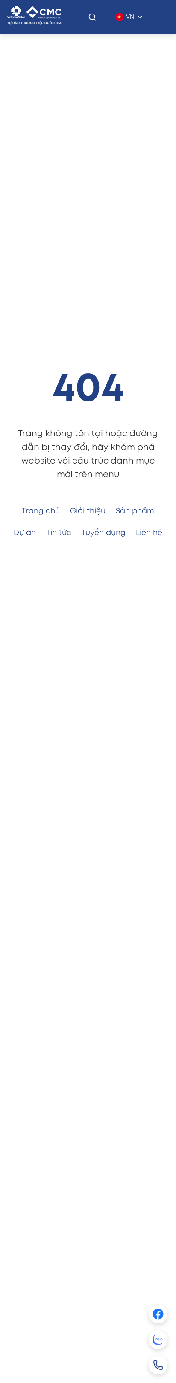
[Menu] (159, 17)
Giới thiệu (88, 511)
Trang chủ (41, 511)
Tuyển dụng (104, 533)
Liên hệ (149, 533)
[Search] (92, 17)
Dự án (25, 533)
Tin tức (58, 533)
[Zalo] (158, 1339)
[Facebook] (158, 1314)
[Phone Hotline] (158, 1365)
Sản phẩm (135, 511)
